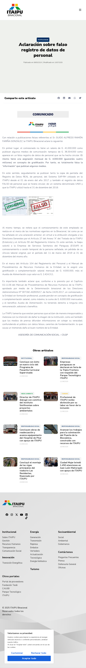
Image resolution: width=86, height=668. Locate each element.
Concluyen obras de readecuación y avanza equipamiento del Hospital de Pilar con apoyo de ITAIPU (31, 435)
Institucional (43, 40)
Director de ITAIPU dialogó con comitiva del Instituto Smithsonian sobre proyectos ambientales (30, 404)
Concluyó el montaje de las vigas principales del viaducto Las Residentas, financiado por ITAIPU (30, 470)
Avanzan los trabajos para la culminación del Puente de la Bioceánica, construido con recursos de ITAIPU (71, 437)
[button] (80, 10)
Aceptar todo (29, 658)
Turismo (65, 394)
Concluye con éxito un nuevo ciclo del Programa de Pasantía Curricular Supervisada (30, 367)
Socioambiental (67, 532)
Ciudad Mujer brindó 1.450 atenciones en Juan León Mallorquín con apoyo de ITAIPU (71, 466)
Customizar (17, 653)
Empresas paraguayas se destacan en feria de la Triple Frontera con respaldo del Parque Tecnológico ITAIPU (70, 370)
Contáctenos (65, 552)
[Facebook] (6, 514)
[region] (29, 647)
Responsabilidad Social (71, 358)
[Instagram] (11, 514)
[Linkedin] (26, 514)
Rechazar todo (38, 653)
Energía (34, 532)
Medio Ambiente (27, 394)
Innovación (8, 557)
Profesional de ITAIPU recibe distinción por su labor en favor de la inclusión (70, 402)
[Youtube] (21, 514)
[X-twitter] (16, 514)
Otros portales (10, 576)
